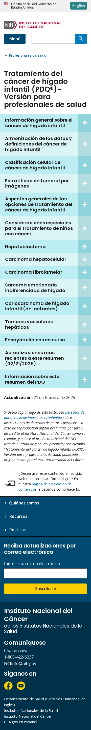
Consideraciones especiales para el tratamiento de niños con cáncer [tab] (39, 228)
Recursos (18, 516)
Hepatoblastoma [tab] (25, 246)
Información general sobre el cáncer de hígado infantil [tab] (39, 123)
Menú (14, 39)
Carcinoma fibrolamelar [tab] (33, 272)
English (78, 5)
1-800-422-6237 (19, 657)
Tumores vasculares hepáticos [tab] (29, 324)
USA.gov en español (20, 721)
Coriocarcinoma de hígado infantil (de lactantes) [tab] (37, 306)
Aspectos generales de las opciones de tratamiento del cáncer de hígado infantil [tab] (38, 204)
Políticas (17, 529)
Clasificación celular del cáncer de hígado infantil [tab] (35, 165)
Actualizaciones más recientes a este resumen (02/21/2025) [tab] (34, 358)
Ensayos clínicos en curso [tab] (35, 340)
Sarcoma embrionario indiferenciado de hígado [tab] (35, 288)
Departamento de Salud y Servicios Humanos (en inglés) (44, 702)
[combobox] (53, 39)
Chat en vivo (15, 650)
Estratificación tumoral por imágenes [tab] (37, 183)
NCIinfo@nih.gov (20, 663)
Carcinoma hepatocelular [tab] (35, 259)
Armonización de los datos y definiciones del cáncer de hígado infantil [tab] (38, 144)
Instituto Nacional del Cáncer (28, 716)
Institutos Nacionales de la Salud (31, 710)
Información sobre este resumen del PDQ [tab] (32, 379)
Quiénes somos (24, 503)
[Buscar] (81, 39)
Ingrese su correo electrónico (32, 563)
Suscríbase (45, 588)
